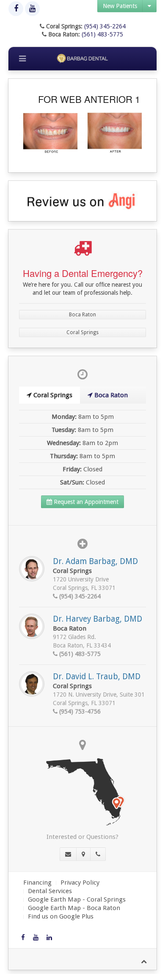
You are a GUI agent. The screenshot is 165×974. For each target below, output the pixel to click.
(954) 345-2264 (105, 26)
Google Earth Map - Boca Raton (74, 908)
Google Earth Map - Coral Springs (77, 899)
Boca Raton (82, 315)
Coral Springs (82, 332)
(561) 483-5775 (102, 34)
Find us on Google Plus (61, 916)
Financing (37, 882)
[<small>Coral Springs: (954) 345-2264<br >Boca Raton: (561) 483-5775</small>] (98, 854)
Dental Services (50, 891)
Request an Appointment (85, 501)
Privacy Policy (79, 882)
